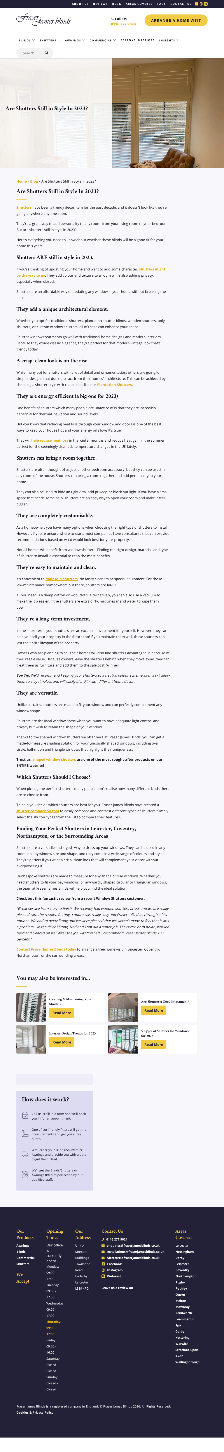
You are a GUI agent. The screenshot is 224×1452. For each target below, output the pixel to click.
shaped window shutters (54, 759)
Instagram (115, 1270)
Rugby (180, 1282)
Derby (179, 1258)
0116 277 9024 (123, 24)
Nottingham (184, 1251)
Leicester (182, 1264)
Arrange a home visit (176, 20)
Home (21, 181)
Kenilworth (183, 1313)
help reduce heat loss (49, 440)
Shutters (48, 40)
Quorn (180, 1294)
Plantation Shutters (114, 384)
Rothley (181, 1288)
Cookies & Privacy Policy (34, 1412)
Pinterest (114, 1276)
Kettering (182, 1337)
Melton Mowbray (182, 1304)
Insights (167, 40)
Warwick (182, 1344)
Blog (34, 181)
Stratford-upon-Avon (187, 1353)
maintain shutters (62, 578)
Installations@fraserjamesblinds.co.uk (135, 1251)
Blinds (25, 40)
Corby (179, 1331)
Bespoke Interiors (138, 40)
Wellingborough (187, 1362)
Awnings (73, 40)
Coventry (182, 1270)
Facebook (114, 1264)
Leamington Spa (184, 1322)
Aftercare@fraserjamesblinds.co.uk (133, 1258)
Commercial (101, 40)
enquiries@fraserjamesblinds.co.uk (133, 1245)
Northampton (185, 1276)
